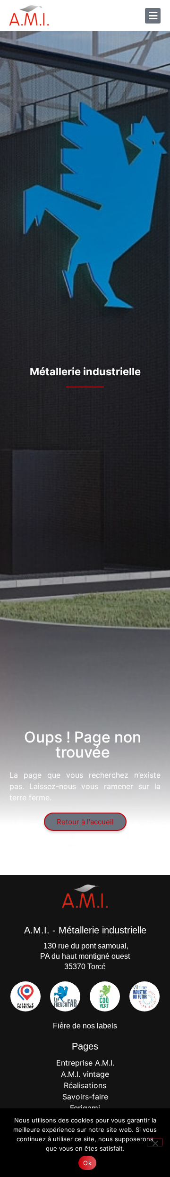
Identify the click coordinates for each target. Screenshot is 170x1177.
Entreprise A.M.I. (85, 1062)
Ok (87, 1163)
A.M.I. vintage (85, 1074)
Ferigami (85, 1108)
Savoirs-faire (85, 1096)
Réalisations (85, 1085)
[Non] (155, 1142)
